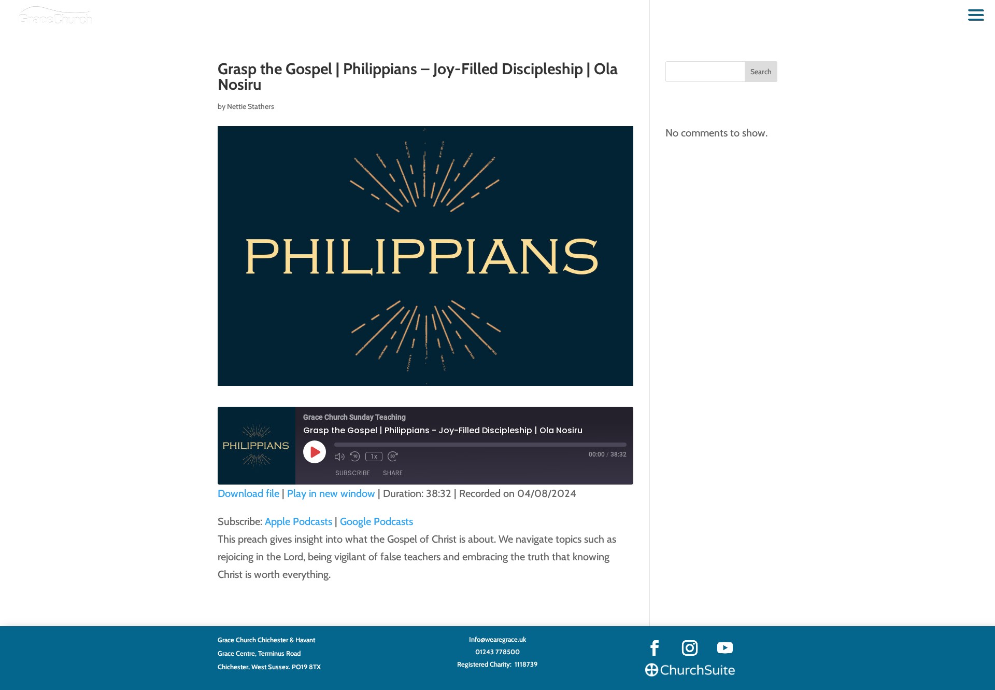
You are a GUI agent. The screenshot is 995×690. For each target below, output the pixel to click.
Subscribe (352, 472)
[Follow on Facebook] (654, 648)
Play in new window (331, 493)
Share (393, 472)
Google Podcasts (376, 521)
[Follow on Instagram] (689, 648)
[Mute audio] (339, 456)
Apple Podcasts (298, 521)
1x (374, 456)
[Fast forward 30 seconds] (393, 456)
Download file (248, 493)
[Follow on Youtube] (725, 648)
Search (761, 71)
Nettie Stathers (250, 106)
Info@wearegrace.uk (497, 639)
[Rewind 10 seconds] (355, 456)
